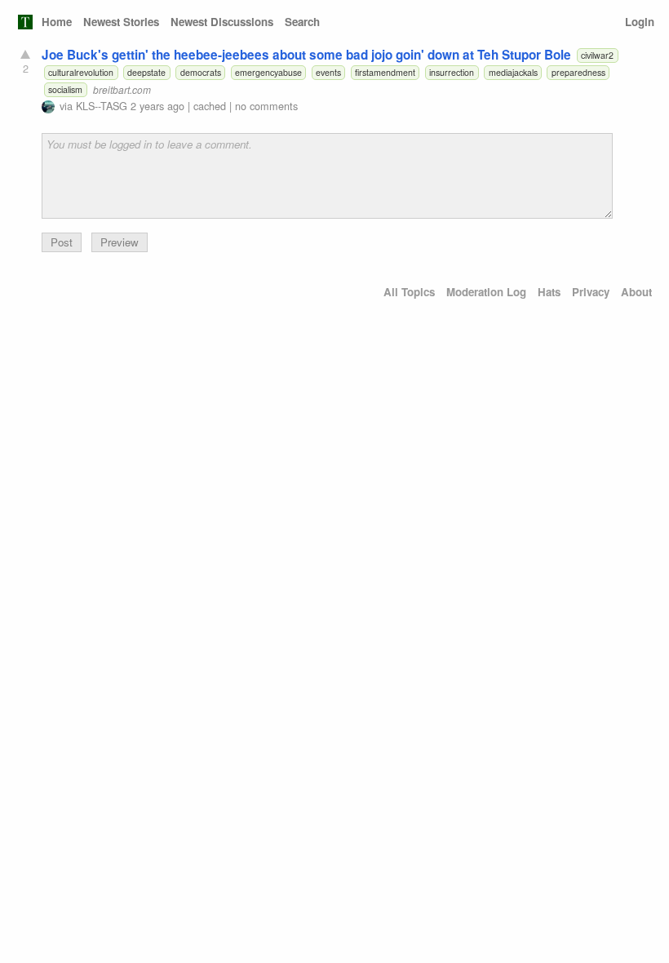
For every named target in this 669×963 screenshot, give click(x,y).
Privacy (590, 292)
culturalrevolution (80, 72)
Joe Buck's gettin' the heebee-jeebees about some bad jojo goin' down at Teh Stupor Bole (306, 55)
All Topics (409, 292)
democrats (200, 72)
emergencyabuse (268, 72)
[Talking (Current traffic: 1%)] (25, 22)
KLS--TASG (101, 105)
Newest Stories (121, 21)
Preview (119, 242)
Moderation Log (486, 292)
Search (302, 21)
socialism (65, 89)
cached (209, 105)
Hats (549, 292)
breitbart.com (122, 89)
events (328, 72)
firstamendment (385, 72)
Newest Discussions (222, 21)
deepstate (146, 72)
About (636, 292)
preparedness (578, 72)
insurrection (451, 72)
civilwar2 (597, 55)
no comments (266, 105)
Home (57, 21)
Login (639, 21)
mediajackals (513, 72)
